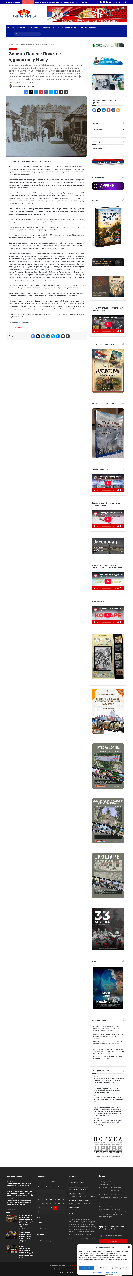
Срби (80, 1200)
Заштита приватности (110, 1272)
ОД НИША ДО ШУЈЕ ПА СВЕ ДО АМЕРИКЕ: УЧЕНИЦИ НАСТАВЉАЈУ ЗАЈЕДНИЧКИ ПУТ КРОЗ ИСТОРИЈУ (108, 1051)
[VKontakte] (46, 92)
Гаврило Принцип (74, 1186)
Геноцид (85, 1186)
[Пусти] (95, 331)
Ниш (80, 1193)
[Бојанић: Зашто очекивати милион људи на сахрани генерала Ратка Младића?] (11, 1235)
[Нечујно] (118, 331)
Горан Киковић (73, 1189)
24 (39, 1207)
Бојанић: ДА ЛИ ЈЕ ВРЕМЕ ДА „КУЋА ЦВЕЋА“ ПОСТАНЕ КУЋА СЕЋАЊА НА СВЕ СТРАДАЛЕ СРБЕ (108, 1029)
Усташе (71, 1203)
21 (55, 1203)
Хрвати (79, 1203)
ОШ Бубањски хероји (75, 1196)
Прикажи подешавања (120, 1268)
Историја (84, 1189)
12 (47, 1199)
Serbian (110, 1274)
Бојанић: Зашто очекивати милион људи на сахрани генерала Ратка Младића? (25, 1236)
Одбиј (102, 1268)
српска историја (74, 1207)
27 (51, 1207)
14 (55, 1199)
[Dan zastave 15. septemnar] (108, 162)
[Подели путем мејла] (61, 92)
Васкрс (83, 1182)
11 (43, 1199)
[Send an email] (24, 86)
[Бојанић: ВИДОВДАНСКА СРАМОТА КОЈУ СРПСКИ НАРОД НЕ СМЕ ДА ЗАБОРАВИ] (11, 1249)
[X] (31, 92)
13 (51, 1199)
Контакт (34, 27)
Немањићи (72, 1193)
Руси (86, 1196)
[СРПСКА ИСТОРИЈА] (25, 14)
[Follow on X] (23, 86)
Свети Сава (72, 1200)
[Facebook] (26, 92)
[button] (129, 1247)
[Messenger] (56, 92)
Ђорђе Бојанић (17, 86)
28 (55, 1207)
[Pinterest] (41, 92)
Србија (87, 1200)
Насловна (13, 44)
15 (59, 1199)
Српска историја (15, 327)
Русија (93, 1196)
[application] (108, 324)
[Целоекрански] (121, 331)
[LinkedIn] (36, 92)
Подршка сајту (47, 27)
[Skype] (51, 92)
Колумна (21, 44)
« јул (38, 1217)
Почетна (11, 27)
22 (59, 1203)
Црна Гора (87, 1203)
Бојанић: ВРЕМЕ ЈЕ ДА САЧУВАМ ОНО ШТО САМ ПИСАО (54, 2)
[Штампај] (66, 92)
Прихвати (86, 1268)
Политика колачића (97, 1272)
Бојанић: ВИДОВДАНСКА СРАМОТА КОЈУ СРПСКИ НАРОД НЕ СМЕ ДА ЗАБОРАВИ (26, 1250)
